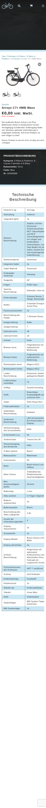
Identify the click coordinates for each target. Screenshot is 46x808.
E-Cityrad (15, 59)
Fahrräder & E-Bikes (16, 56)
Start (4, 56)
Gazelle (5, 105)
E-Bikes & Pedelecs (23, 161)
